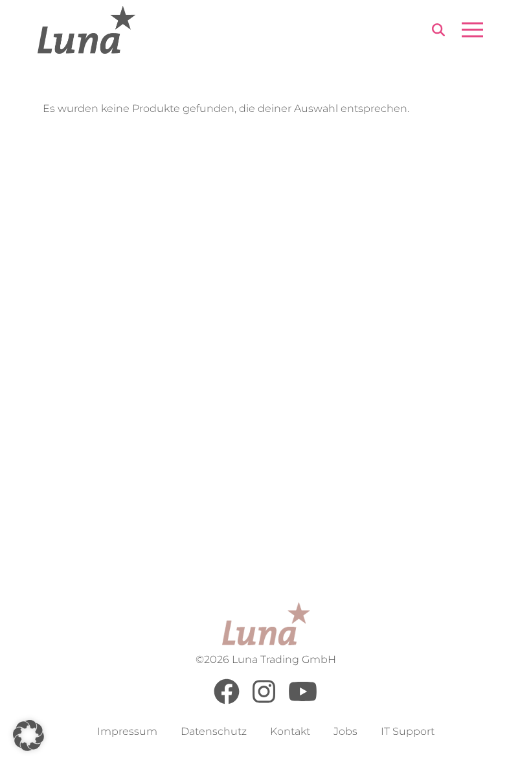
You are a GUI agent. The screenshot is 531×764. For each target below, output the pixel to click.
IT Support (408, 731)
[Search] (438, 32)
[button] (28, 735)
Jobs (345, 731)
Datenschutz (214, 731)
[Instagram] (264, 701)
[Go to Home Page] (86, 30)
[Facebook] (227, 701)
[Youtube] (302, 701)
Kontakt (290, 731)
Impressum (127, 731)
